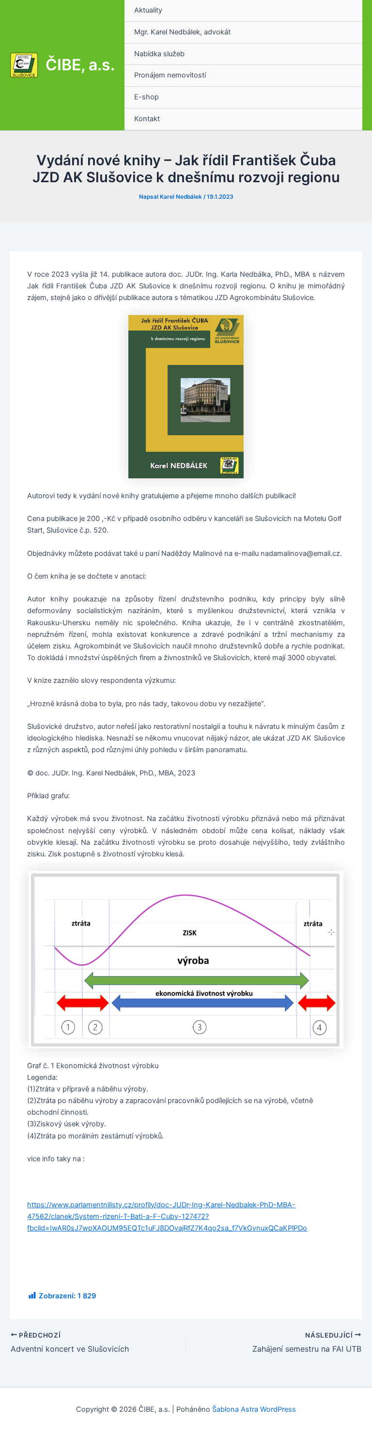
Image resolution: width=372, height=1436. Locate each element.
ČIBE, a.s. (80, 64)
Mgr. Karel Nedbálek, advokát (182, 32)
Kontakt (147, 118)
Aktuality (148, 10)
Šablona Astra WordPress (254, 1409)
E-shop (146, 97)
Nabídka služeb (159, 53)
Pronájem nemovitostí (170, 75)
